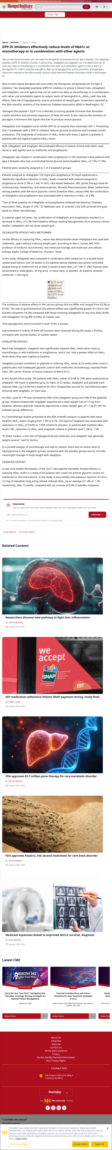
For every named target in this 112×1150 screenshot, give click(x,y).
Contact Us (56, 1047)
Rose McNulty (15, 940)
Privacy (56, 1054)
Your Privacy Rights (56, 1060)
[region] (56, 1137)
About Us (56, 1037)
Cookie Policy (21, 1138)
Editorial (56, 1044)
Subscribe (96, 514)
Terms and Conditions (56, 1050)
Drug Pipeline (9, 532)
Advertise (56, 1040)
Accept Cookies (81, 1144)
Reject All (99, 1144)
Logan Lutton (15, 701)
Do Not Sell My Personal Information (56, 1057)
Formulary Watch (27, 532)
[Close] (108, 1128)
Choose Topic (53, 14)
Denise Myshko (15, 622)
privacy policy (57, 520)
